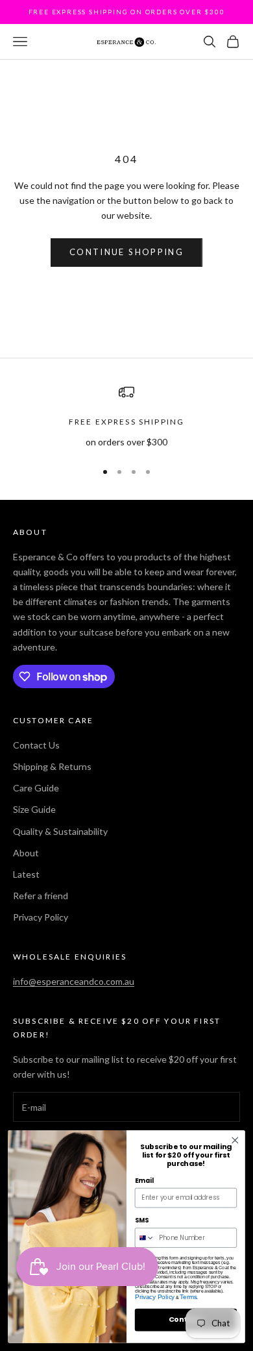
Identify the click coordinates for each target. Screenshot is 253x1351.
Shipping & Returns (52, 766)
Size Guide (34, 809)
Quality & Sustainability (60, 831)
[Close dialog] (235, 1140)
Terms (188, 1297)
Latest (26, 874)
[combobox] (144, 1237)
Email (144, 1180)
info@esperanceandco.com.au (73, 981)
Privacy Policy (40, 917)
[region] (126, 416)
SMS (142, 1220)
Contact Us (36, 744)
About (26, 852)
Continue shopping (126, 252)
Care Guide (36, 787)
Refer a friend (40, 895)
